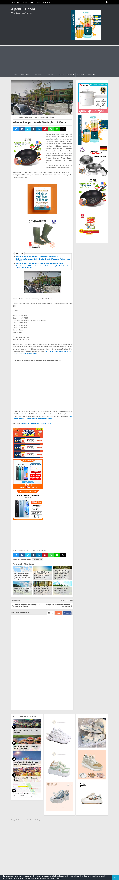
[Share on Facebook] (22, 129)
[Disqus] (42, 638)
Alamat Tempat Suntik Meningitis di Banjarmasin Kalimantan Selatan (40, 263)
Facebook (67, 613)
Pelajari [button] (59, 878)
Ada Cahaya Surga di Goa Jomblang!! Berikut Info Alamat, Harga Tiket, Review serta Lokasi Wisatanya (61, 590)
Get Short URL (37, 560)
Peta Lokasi (38, 550)
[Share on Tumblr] (33, 129)
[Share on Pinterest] (45, 129)
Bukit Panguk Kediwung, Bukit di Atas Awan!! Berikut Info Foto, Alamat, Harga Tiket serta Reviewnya (42, 575)
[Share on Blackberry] (63, 129)
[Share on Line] (57, 129)
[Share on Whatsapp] (51, 129)
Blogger (58, 613)
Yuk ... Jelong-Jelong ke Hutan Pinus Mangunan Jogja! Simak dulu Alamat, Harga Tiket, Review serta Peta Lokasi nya (42, 590)
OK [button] (115, 877)
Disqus (50, 613)
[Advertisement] (59, 59)
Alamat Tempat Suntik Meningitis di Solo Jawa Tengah (27, 606)
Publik (44, 550)
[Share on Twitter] (28, 129)
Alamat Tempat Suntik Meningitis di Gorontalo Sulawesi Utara (37, 256)
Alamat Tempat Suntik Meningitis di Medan (40, 122)
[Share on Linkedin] (39, 129)
